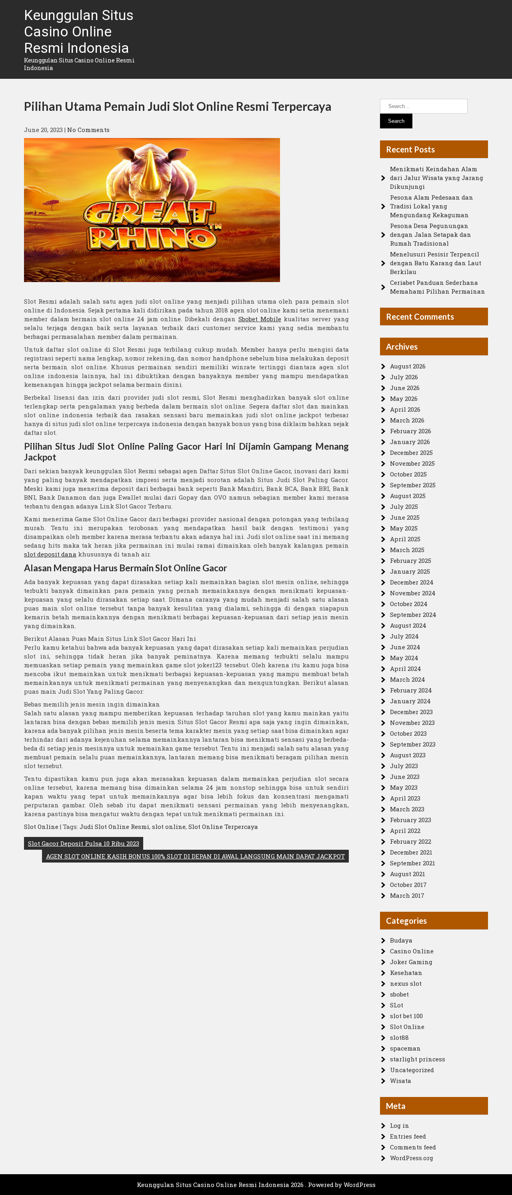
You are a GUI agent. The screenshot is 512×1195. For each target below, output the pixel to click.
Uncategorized (412, 1070)
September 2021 (412, 863)
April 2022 (405, 831)
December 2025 (411, 452)
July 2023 (404, 766)
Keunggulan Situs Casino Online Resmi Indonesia (79, 31)
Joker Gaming (411, 962)
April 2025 (405, 539)
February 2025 (410, 560)
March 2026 (407, 420)
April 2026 (405, 409)
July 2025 (404, 506)
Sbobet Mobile (259, 319)
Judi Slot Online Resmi (114, 827)
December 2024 (412, 582)
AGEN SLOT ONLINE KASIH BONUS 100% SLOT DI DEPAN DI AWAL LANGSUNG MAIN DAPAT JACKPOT (195, 856)
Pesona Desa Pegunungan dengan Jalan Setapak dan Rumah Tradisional (430, 234)
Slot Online (41, 827)
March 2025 (407, 550)
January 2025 (410, 571)
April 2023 (405, 798)
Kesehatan (406, 973)
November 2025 (412, 463)
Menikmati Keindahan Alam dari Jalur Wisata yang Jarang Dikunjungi (436, 177)
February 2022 (410, 841)
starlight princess (417, 1059)
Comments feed (413, 1147)
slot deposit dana (50, 554)
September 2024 (413, 615)
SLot (396, 1005)
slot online (169, 827)
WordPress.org (411, 1158)
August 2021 (407, 874)
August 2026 (408, 366)
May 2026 (404, 398)
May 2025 (404, 528)
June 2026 (405, 388)
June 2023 (405, 777)
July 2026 (404, 377)
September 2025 (413, 485)
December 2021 (411, 852)
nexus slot (406, 983)
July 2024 (404, 636)
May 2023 (404, 787)
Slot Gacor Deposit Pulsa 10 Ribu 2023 (83, 843)
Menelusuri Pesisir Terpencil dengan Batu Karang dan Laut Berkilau (435, 263)
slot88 (399, 1037)
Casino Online (412, 951)
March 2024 (407, 679)
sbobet (399, 994)
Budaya (401, 940)
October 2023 (408, 733)
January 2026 (410, 442)
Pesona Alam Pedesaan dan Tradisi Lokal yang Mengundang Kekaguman (431, 206)
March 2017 (407, 895)
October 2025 (408, 474)
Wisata (400, 1081)
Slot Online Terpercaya (223, 827)
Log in (399, 1125)
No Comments (88, 130)
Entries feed (408, 1136)
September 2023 (413, 744)
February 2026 (410, 431)
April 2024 (405, 669)
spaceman (405, 1048)
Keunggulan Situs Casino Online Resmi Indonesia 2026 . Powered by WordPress (256, 1185)
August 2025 (408, 496)
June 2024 (405, 647)
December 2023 (411, 712)
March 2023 (407, 809)
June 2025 (405, 517)
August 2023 (408, 755)
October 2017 (408, 885)
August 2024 (408, 625)
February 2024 (411, 690)
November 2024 (413, 593)
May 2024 (404, 658)
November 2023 (412, 723)
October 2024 (409, 604)
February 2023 (410, 820)
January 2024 (410, 701)
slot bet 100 (406, 1016)
